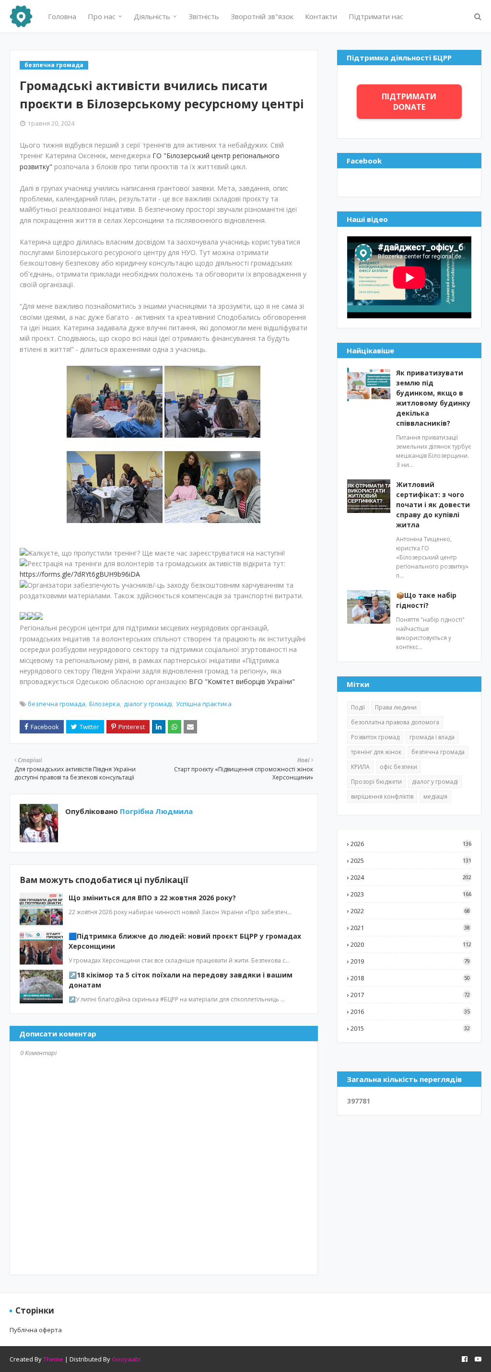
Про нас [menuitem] (102, 16)
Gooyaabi (126, 1359)
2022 (410, 911)
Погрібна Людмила (155, 811)
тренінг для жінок (376, 752)
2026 (411, 843)
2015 (410, 1028)
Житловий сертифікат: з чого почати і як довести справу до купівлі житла (433, 504)
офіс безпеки (398, 767)
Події (358, 707)
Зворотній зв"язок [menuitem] (262, 16)
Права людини (396, 707)
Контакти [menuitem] (321, 16)
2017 (410, 994)
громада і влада (432, 737)
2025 (411, 860)
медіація (435, 796)
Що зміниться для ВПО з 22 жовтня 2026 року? (152, 897)
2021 (410, 927)
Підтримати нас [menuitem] (376, 16)
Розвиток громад (375, 737)
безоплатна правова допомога (395, 722)
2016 (410, 1011)
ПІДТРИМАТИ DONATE (409, 101)
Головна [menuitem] (62, 16)
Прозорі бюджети (376, 782)
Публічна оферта (36, 1329)
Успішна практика (204, 703)
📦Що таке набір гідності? (426, 600)
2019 (410, 961)
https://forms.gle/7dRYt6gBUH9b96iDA (80, 574)
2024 (411, 877)
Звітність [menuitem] (203, 16)
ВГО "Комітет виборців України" (242, 681)
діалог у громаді (148, 703)
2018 (410, 978)
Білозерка (104, 703)
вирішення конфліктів (382, 796)
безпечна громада (56, 703)
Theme (53, 1359)
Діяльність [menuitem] (152, 16)
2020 (411, 944)
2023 (411, 894)
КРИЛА (360, 767)
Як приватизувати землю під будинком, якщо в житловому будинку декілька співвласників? (433, 398)
